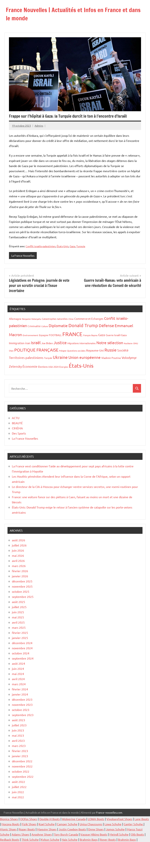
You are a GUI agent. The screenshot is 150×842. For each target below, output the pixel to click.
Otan (11, 350)
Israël (36, 342)
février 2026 (20, 571)
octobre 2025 (20, 591)
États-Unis (63, 246)
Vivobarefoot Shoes (119, 819)
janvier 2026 (20, 576)
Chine (71, 318)
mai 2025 (18, 617)
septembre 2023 (22, 715)
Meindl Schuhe (119, 834)
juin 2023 (18, 730)
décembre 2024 (22, 643)
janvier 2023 (20, 756)
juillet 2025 (19, 607)
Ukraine (60, 357)
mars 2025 (19, 627)
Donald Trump (83, 325)
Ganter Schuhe (134, 824)
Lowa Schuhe (112, 824)
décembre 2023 (22, 699)
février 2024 (20, 689)
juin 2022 (18, 792)
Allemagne (15, 318)
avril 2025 (18, 622)
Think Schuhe (30, 839)
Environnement (30, 335)
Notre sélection (109, 342)
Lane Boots (141, 819)
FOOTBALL (55, 335)
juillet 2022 (19, 787)
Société (122, 350)
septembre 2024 (22, 658)
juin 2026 (18, 550)
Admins (39, 125)
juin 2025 (18, 612)
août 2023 (18, 720)
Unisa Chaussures (91, 824)
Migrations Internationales (81, 343)
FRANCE (72, 334)
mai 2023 (18, 735)
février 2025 (20, 632)
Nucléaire (128, 343)
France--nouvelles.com (109, 812)
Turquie (80, 246)
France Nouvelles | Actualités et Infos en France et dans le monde (73, 14)
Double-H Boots (49, 819)
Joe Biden (47, 343)
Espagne (43, 335)
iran (27, 343)
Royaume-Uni (95, 350)
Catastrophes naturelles (55, 318)
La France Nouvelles (22, 255)
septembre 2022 (22, 776)
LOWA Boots (96, 819)
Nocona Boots (10, 824)
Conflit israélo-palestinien (41, 246)
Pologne (62, 350)
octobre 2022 (20, 771)
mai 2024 (18, 674)
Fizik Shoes (29, 824)
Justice (60, 342)
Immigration (17, 343)
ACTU (15, 418)
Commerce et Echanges (88, 318)
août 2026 (18, 540)
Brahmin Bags (89, 839)
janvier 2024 (20, 694)
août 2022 (18, 781)
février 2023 (20, 751)
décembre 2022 (22, 761)
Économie (29, 366)
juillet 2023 (19, 725)
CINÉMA (17, 428)
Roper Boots (27, 829)
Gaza (72, 246)
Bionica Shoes (9, 819)
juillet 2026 (19, 545)
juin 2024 (18, 668)
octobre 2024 (20, 653)
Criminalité (34, 326)
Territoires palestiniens (26, 357)
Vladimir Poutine (111, 357)
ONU (135, 343)
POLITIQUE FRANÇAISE (36, 349)
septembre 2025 (22, 596)
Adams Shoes (20, 834)
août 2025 (18, 602)
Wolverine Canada (74, 819)
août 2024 (18, 663)
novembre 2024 (22, 648)
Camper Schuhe (67, 824)
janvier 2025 (20, 638)
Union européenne (84, 357)
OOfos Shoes (28, 819)
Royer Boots (108, 839)
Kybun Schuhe (50, 839)
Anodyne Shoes (41, 834)
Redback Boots (9, 839)
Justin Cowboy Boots (72, 829)
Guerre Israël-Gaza (116, 335)
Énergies (63, 366)
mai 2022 (18, 797)
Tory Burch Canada (66, 834)
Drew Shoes (96, 829)
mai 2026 (18, 555)
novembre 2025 (22, 586)
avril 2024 (18, 679)
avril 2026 (18, 560)
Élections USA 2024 (48, 366)
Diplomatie (58, 325)
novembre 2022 (22, 766)
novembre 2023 (22, 704)
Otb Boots (137, 834)
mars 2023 (19, 745)
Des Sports (19, 433)
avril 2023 (18, 740)
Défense (106, 325)
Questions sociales (76, 350)
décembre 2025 (22, 581)
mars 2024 (19, 684)
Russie (110, 349)
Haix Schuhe (70, 839)
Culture (44, 326)
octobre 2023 (20, 709)
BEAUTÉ (17, 423)
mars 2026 (19, 566)
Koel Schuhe (47, 824)
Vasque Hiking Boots (93, 834)
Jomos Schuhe (115, 829)
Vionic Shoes (8, 829)
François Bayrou (90, 335)
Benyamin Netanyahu (31, 318)
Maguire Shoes (47, 829)
